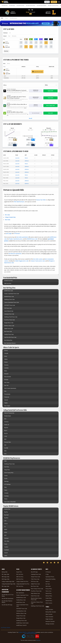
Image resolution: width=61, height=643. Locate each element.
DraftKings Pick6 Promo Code (10, 317)
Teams (5, 490)
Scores (5, 478)
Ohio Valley (6, 541)
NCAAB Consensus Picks (53, 5)
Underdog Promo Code (9, 314)
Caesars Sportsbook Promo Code (11, 302)
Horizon (6, 523)
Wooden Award (7, 415)
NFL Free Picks (19, 574)
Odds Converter (49, 614)
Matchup (6, 51)
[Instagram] (58, 562)
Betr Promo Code (8, 331)
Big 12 (5, 430)
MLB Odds (7, 219)
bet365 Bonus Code (8, 290)
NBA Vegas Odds (5, 576)
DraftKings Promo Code (9, 299)
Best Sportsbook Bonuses (10, 343)
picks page (8, 233)
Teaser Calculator (49, 616)
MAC (5, 439)
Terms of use (48, 591)
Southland (6, 549)
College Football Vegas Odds (8, 581)
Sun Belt (6, 448)
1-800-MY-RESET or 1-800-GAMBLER (27, 632)
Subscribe (54, 1)
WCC (5, 453)
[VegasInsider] (2, 564)
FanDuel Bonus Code (21, 600)
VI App (47, 574)
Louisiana (6, 367)
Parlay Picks (7, 469)
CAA (5, 520)
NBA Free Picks (7, 283)
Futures (6, 475)
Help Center (48, 586)
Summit (6, 552)
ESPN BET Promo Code (9, 305)
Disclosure (38, 640)
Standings (6, 496)
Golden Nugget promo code (21, 261)
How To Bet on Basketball (9, 501)
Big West (6, 517)
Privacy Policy (49, 588)
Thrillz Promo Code (35, 579)
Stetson (26, 158)
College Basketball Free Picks (22, 583)
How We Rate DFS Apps (7, 604)
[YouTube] (51, 562)
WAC (5, 450)
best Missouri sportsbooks (15, 253)
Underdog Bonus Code (21, 611)
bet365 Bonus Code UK (21, 625)
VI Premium (48, 572)
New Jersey (6, 382)
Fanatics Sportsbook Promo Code (11, 293)
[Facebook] (44, 562)
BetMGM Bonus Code (9, 296)
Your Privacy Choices (5, 627)
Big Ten (6, 433)
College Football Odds (10, 217)
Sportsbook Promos (50, 576)
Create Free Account (38, 71)
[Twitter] (48, 562)
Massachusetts (7, 376)
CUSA (5, 436)
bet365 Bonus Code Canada (22, 623)
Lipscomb (17, 158)
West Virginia (7, 405)
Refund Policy (49, 593)
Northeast (6, 538)
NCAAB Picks (20, 5)
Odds (2, 18)
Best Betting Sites (8, 340)
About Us (48, 581)
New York (6, 385)
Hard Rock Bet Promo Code (10, 337)
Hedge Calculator (49, 619)
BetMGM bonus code (32, 239)
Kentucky (6, 365)
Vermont (6, 400)
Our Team (48, 583)
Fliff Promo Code (8, 308)
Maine (5, 370)
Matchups (6, 481)
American (6, 421)
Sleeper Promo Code (20, 615)
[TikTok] (55, 562)
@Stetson (27, 160)
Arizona (6, 350)
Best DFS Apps (34, 572)
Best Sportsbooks (20, 592)
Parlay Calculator (49, 609)
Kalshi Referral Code (8, 311)
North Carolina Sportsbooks (10, 388)
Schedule (6, 493)
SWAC (5, 555)
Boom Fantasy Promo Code (37, 588)
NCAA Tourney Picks (8, 472)
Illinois (5, 356)
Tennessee (6, 397)
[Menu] (59, 2)
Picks (6, 18)
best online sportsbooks (22, 237)
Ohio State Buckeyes (19, 201)
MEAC (5, 532)
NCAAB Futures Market (41, 5)
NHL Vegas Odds (5, 586)
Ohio (5, 391)
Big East (6, 427)
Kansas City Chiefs (41, 199)
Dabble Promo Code (8, 328)
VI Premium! (17, 233)
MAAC (5, 529)
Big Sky (6, 512)
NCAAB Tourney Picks (30, 5)
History (5, 498)
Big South (6, 514)
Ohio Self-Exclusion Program (30, 633)
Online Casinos (49, 603)
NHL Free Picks (19, 586)
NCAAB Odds (12, 5)
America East (7, 509)
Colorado (6, 353)
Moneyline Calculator (50, 621)
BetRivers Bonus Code (9, 325)
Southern (6, 547)
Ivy (5, 526)
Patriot (5, 544)
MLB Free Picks (19, 579)
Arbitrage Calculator (50, 623)
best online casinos (38, 259)
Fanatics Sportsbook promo (15, 239)
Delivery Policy (49, 595)
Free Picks (6, 466)
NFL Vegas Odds (5, 574)
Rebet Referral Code (35, 593)
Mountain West (7, 442)
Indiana (5, 359)
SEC (5, 445)
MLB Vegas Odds (5, 579)
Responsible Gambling (50, 579)
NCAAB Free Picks (8, 280)
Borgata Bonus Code (8, 322)
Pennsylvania (7, 394)
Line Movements (13, 18)
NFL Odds (7, 214)
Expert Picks (19, 572)
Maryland (6, 373)
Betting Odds (4, 572)
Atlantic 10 (6, 424)
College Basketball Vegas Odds (8, 583)
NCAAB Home (5, 5)
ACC (5, 418)
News (5, 487)
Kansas (6, 362)
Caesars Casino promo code (38, 261)
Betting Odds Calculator (51, 611)
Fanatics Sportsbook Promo (22, 595)
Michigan (6, 379)
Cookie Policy (49, 598)
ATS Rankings (7, 484)
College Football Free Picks (22, 581)
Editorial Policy (49, 600)
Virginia (6, 402)
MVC (5, 535)
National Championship (9, 413)
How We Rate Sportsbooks (7, 598)
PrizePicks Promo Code (9, 319)
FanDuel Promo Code (9, 334)
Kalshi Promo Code (35, 595)
